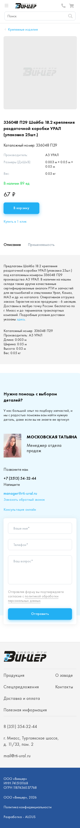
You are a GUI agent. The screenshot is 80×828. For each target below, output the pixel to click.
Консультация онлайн (20, 509)
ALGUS (30, 816)
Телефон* (20, 545)
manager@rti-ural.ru (20, 493)
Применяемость (41, 244)
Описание (12, 244)
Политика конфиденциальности (28, 807)
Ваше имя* (21, 528)
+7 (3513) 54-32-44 (20, 478)
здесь (21, 319)
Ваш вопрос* (23, 561)
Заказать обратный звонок (24, 499)
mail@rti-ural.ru (17, 756)
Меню (8, 6)
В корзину (21, 208)
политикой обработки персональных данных (33, 598)
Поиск (70, 16)
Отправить (40, 613)
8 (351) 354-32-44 (64, 6)
